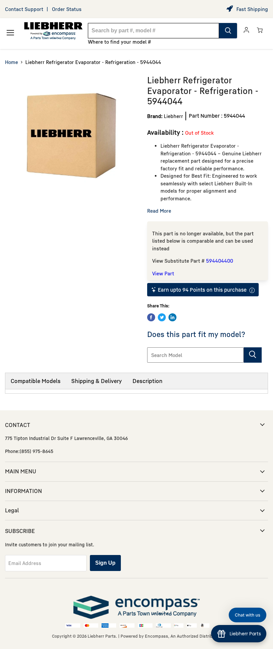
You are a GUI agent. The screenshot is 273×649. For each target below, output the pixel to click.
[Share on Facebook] (151, 317)
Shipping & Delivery (96, 380)
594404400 (219, 261)
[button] (247, 615)
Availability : (166, 132)
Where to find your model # (119, 42)
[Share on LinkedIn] (172, 317)
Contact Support (24, 9)
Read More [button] (159, 211)
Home (11, 62)
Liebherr (173, 116)
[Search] (228, 30)
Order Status (67, 9)
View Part (163, 273)
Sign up (105, 563)
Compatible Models (36, 380)
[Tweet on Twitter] (162, 317)
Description (147, 380)
